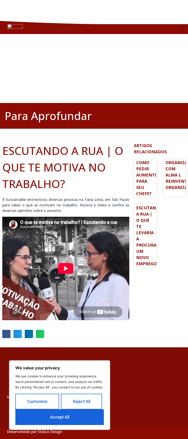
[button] (182, 28)
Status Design (50, 431)
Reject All (81, 401)
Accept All (59, 417)
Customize (37, 401)
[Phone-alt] (160, 9)
